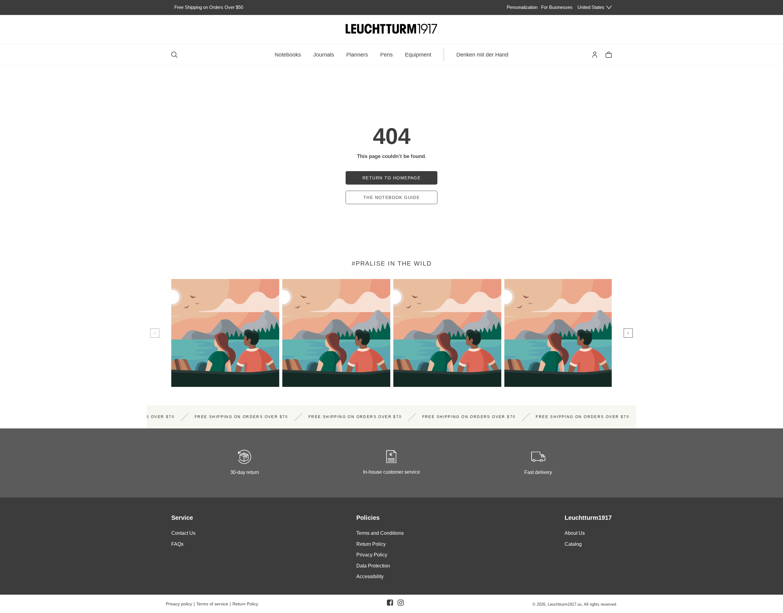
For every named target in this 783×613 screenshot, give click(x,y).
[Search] (174, 55)
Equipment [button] (418, 55)
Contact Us (183, 533)
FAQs (177, 544)
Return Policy (371, 544)
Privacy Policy (371, 555)
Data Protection (373, 565)
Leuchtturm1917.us (565, 604)
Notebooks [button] (288, 55)
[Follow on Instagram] (400, 604)
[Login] (594, 55)
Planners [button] (357, 55)
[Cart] (609, 55)
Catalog (573, 544)
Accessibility (370, 576)
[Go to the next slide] (628, 333)
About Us (575, 533)
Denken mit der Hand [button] (482, 55)
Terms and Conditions (380, 533)
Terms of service (212, 603)
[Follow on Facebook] (390, 604)
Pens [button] (386, 55)
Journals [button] (323, 55)
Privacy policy (179, 603)
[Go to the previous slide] (154, 333)
